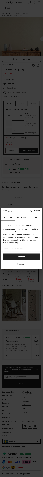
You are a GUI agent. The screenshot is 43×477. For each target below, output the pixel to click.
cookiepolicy (19, 248)
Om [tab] (35, 217)
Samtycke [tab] (8, 217)
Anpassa (20, 264)
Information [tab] (21, 217)
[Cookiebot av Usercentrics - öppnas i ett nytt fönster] (30, 211)
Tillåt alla (21, 256)
